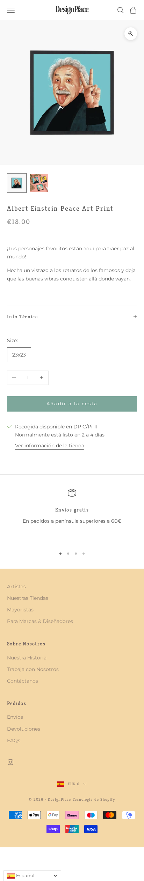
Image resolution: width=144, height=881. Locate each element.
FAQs (13, 740)
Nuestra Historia (26, 658)
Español (25, 875)
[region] (72, 515)
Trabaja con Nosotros (33, 669)
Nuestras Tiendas (27, 598)
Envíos (15, 717)
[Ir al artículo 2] (39, 183)
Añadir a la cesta (72, 403)
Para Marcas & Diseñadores (40, 621)
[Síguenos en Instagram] (10, 762)
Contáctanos (22, 681)
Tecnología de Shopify (94, 799)
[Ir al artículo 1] (17, 183)
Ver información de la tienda (49, 445)
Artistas (16, 586)
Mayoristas (20, 609)
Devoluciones (23, 729)
